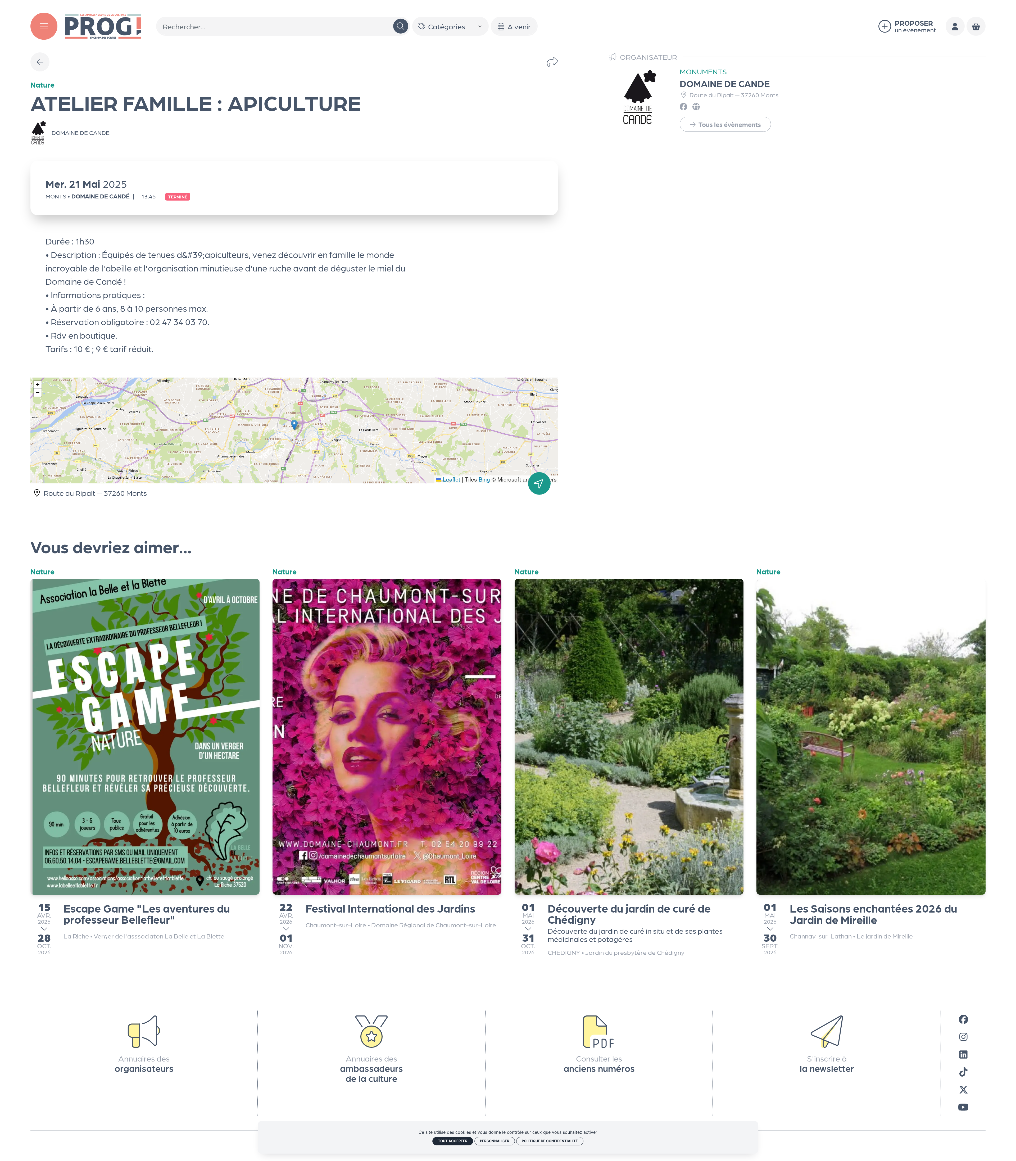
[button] (294, 425)
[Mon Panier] (976, 26)
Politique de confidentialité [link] (550, 1141)
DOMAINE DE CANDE (725, 83)
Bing (484, 479)
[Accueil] (103, 24)
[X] (963, 1089)
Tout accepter (453, 1141)
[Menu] (43, 26)
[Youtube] (963, 1106)
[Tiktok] (963, 1071)
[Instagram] (963, 1036)
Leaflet (450, 479)
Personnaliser (494, 1141)
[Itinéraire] (539, 483)
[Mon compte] (955, 26)
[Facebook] (963, 1018)
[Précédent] (39, 61)
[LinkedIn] (963, 1053)
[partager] (552, 62)
